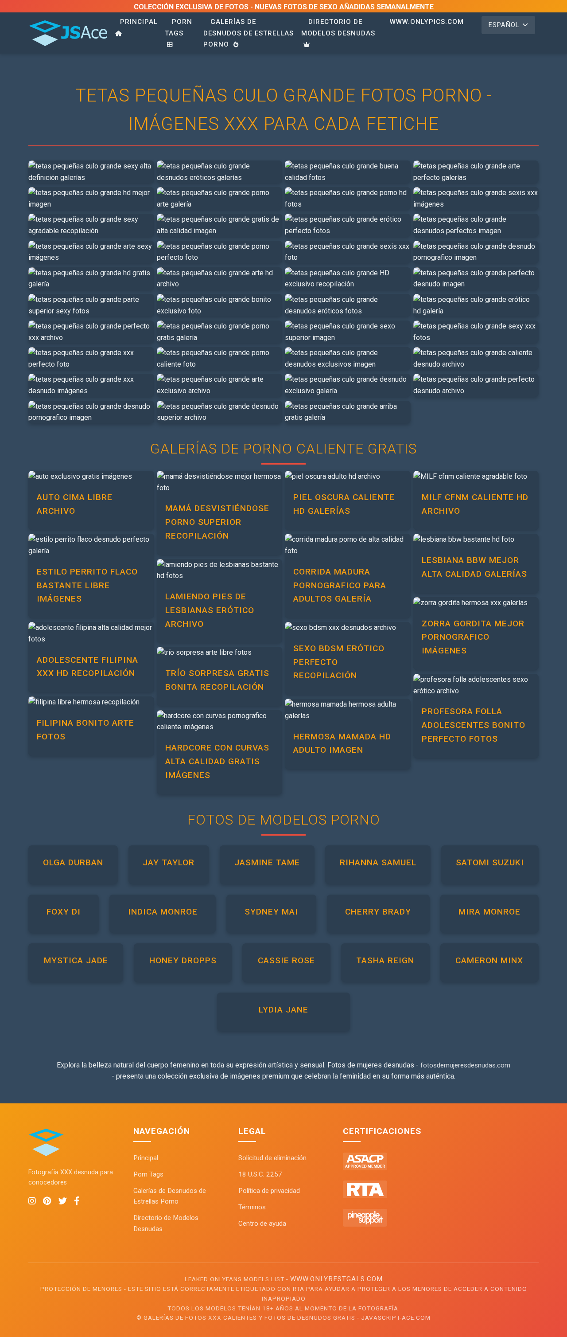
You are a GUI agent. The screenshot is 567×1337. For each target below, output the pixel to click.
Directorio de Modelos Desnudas (338, 27)
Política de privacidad (269, 1191)
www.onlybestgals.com (336, 1279)
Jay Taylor (168, 862)
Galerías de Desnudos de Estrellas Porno (248, 33)
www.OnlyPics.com (427, 22)
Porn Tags (178, 27)
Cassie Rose (286, 960)
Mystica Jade (76, 960)
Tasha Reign (385, 960)
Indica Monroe (163, 912)
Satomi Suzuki (490, 862)
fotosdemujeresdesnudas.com (465, 1065)
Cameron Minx (489, 960)
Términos (252, 1207)
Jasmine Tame (267, 862)
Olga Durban (73, 862)
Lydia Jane (283, 1010)
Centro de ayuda (262, 1224)
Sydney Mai (271, 912)
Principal (139, 22)
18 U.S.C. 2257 (260, 1174)
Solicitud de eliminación (272, 1158)
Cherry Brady (378, 912)
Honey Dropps (183, 960)
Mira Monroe (489, 912)
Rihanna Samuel (378, 862)
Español (504, 25)
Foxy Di (64, 912)
